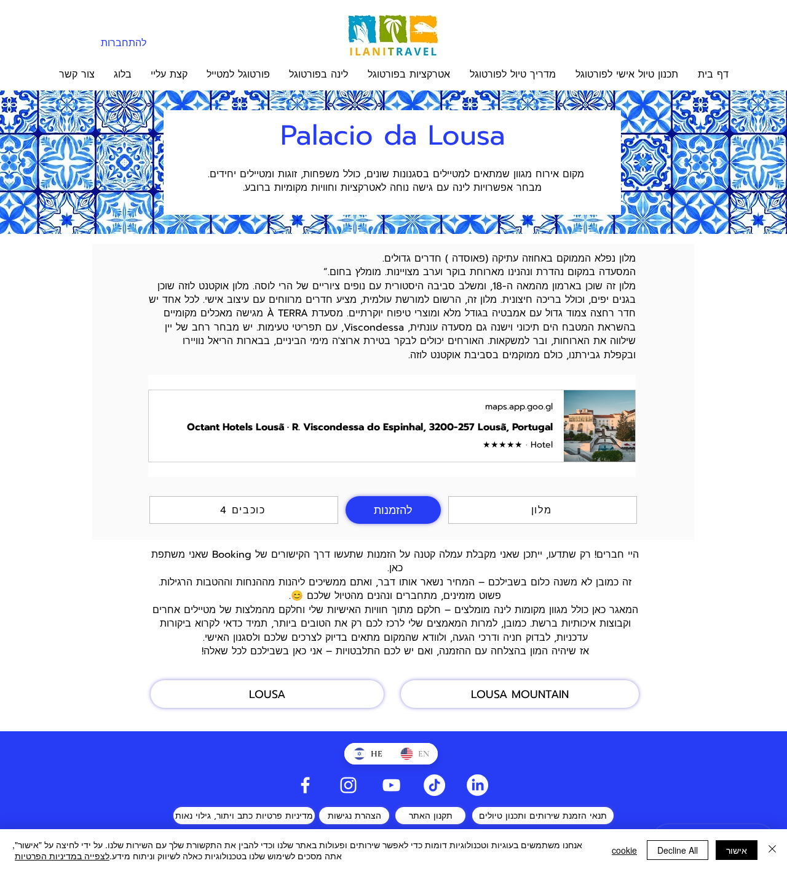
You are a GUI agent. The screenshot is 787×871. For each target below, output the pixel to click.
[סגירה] (772, 850)
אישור (736, 850)
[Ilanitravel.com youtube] (391, 785)
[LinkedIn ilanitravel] (477, 785)
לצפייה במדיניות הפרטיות (62, 855)
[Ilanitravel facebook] (305, 785)
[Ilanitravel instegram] (348, 785)
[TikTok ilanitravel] (434, 785)
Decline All (677, 850)
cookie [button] (624, 850)
